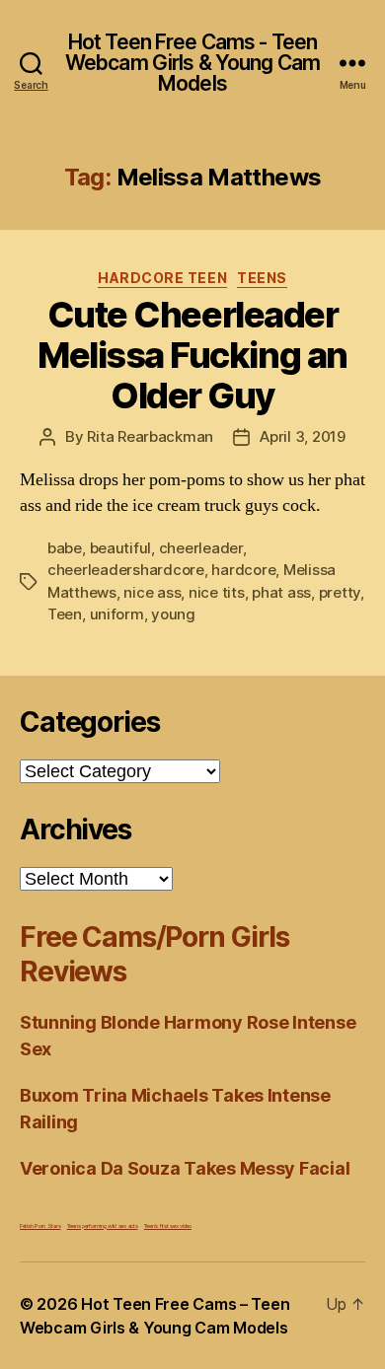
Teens (262, 277)
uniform (117, 614)
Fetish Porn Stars (40, 1225)
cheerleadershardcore (125, 569)
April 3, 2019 (303, 436)
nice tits (217, 592)
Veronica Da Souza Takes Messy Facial (184, 1168)
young (173, 614)
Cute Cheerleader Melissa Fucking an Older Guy (192, 355)
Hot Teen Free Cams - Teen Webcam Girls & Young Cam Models (192, 63)
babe (64, 548)
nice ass (152, 592)
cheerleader (201, 548)
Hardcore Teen (162, 277)
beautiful (121, 548)
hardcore (243, 569)
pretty (339, 592)
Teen (64, 614)
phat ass (281, 592)
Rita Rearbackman (150, 436)
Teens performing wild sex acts (102, 1225)
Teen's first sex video (168, 1225)
